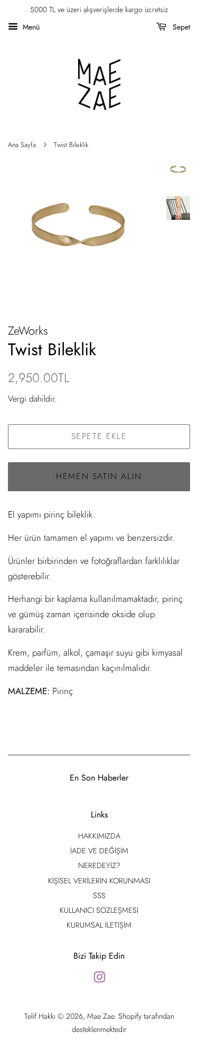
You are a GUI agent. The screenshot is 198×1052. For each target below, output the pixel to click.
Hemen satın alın (99, 476)
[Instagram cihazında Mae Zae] (99, 979)
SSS (99, 895)
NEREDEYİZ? (99, 865)
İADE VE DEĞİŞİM (99, 850)
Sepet (180, 27)
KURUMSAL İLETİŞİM (99, 925)
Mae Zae (100, 1016)
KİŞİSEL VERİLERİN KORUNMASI (99, 880)
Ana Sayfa (22, 145)
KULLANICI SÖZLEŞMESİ (99, 910)
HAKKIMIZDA (99, 836)
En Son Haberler (99, 778)
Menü (30, 27)
